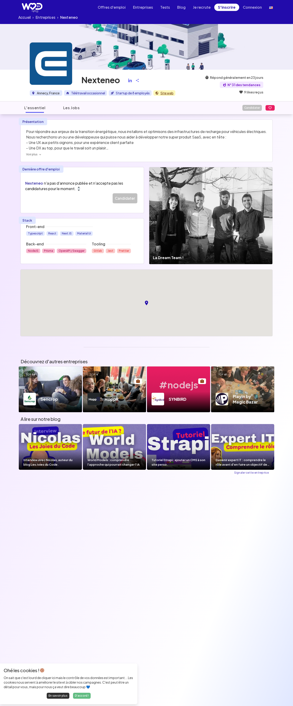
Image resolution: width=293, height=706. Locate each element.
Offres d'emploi (112, 7)
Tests (165, 7)
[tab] (34, 107)
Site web (167, 93)
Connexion (252, 7)
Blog (181, 7)
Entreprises (143, 7)
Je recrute (202, 7)
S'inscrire (227, 7)
